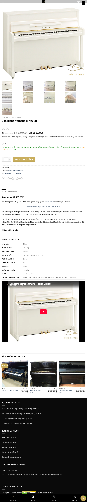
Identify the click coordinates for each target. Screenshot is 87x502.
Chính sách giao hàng (9, 442)
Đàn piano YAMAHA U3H (10, 391)
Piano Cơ (5, 117)
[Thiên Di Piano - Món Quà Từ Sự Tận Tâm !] (43, 1)
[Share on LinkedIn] (22, 178)
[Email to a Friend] (15, 178)
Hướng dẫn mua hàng (9, 437)
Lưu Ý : (4, 144)
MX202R (7, 174)
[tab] (4, 191)
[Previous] (1, 379)
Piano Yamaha (16, 117)
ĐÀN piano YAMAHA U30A (65, 392)
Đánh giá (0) (12, 191)
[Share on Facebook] (7, 178)
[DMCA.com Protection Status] (29, 493)
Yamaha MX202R (15, 174)
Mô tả (4, 191)
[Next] (85, 379)
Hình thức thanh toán (9, 447)
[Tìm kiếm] (83, 3)
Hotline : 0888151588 (45, 493)
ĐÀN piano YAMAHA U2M (37, 392)
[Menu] (3, 2)
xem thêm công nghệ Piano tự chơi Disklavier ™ (43, 207)
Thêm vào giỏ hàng (24, 159)
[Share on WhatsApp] (3, 178)
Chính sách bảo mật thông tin (11, 457)
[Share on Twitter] (11, 178)
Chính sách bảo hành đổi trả (11, 452)
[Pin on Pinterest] (19, 178)
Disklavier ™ (49, 202)
